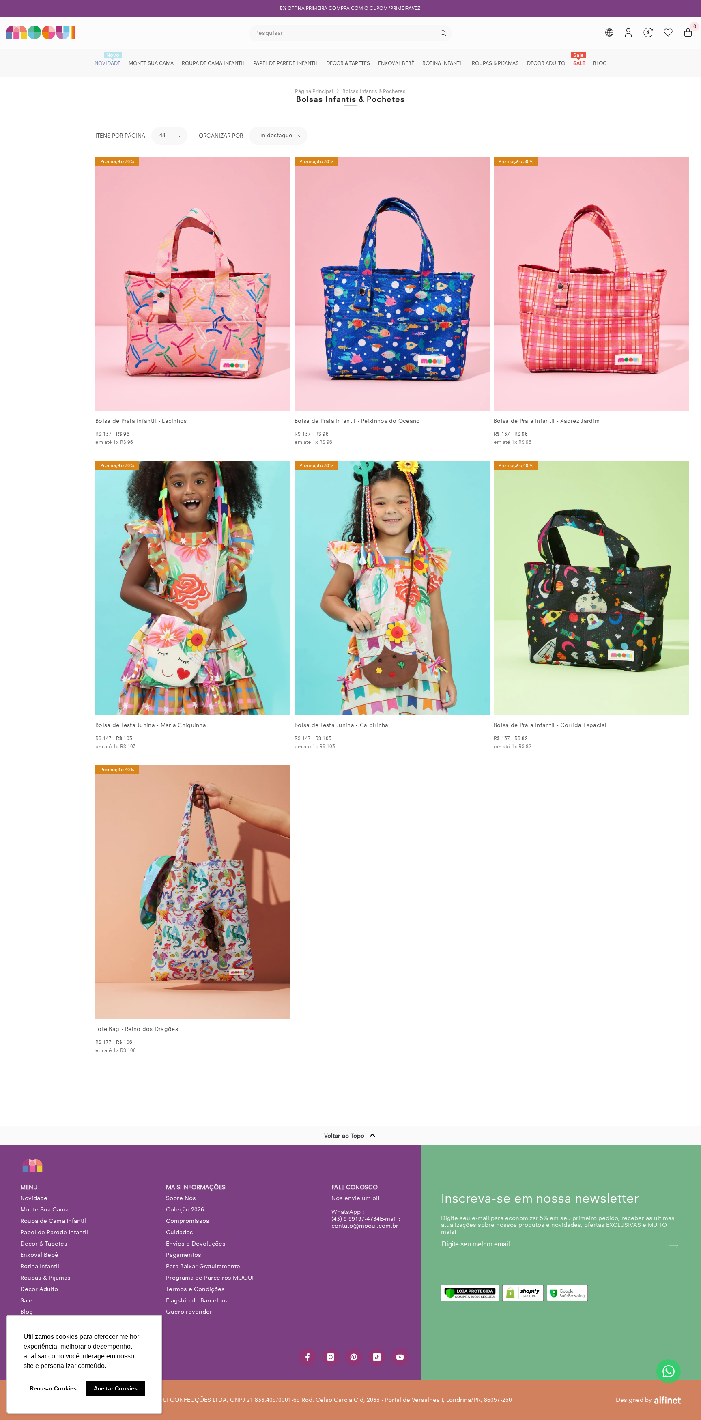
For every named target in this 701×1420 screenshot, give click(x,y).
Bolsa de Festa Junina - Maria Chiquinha (150, 725)
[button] (169, 136)
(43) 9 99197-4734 (355, 1218)
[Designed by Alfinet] (667, 1400)
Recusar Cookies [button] (53, 1388)
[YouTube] (400, 1357)
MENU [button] (28, 1187)
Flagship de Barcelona (197, 1300)
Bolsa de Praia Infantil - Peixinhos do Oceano (357, 420)
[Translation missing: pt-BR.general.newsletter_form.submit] (673, 1245)
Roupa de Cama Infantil (53, 1220)
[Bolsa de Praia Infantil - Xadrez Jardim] (591, 284)
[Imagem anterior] (108, 284)
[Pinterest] (353, 1357)
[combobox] (344, 33)
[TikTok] (376, 1357)
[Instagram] (330, 1357)
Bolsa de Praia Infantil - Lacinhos (141, 420)
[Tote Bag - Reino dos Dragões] (192, 892)
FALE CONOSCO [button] (354, 1187)
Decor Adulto (39, 1289)
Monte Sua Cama (44, 1209)
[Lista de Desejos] (668, 32)
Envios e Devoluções (196, 1243)
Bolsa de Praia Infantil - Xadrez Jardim (547, 420)
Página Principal (314, 91)
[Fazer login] (628, 32)
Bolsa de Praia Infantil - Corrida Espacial (550, 725)
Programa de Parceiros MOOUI (210, 1277)
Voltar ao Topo (344, 1135)
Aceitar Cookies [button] (116, 1388)
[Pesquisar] (350, 33)
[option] (350, 8)
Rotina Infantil (39, 1266)
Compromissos (187, 1220)
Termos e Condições (195, 1289)
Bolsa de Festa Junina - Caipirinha (342, 725)
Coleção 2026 (185, 1209)
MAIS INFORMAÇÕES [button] (196, 1187)
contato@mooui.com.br (364, 1225)
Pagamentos (183, 1255)
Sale (26, 1300)
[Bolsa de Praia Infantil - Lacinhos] (192, 284)
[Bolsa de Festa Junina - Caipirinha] (392, 587)
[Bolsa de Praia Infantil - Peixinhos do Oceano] (392, 284)
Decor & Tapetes (43, 1243)
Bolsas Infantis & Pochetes (374, 91)
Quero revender (189, 1311)
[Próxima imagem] (277, 284)
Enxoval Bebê (39, 1255)
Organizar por (221, 135)
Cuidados (179, 1232)
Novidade (33, 1198)
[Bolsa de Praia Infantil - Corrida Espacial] (591, 587)
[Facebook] (307, 1357)
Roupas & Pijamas (45, 1277)
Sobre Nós (181, 1198)
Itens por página (120, 135)
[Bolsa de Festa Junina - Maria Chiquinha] (192, 587)
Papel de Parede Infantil (54, 1232)
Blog (26, 1311)
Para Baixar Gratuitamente (203, 1266)
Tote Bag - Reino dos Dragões (136, 1029)
